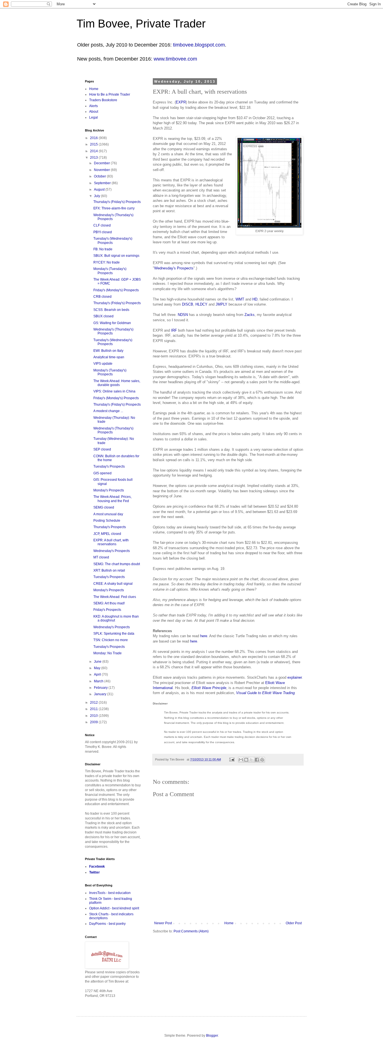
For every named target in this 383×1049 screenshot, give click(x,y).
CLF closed (102, 225)
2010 (94, 716)
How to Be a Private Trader (109, 94)
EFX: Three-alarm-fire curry (114, 208)
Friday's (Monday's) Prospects (116, 290)
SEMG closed (103, 507)
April (98, 674)
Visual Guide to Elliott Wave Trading (265, 693)
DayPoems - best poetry (107, 924)
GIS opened (102, 473)
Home (229, 923)
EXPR (181, 102)
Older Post (294, 923)
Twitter (94, 872)
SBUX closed (103, 316)
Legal (93, 117)
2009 (94, 722)
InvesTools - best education (110, 893)
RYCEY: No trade (106, 262)
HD (254, 299)
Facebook (97, 866)
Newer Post (163, 923)
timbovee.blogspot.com (199, 45)
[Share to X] (251, 760)
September (103, 183)
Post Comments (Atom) (191, 931)
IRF (174, 330)
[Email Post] (231, 759)
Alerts (93, 106)
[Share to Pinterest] (262, 760)
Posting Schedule (106, 521)
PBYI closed (102, 232)
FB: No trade (102, 249)
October (100, 176)
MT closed (101, 557)
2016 (94, 138)
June (98, 662)
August (99, 189)
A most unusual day (108, 514)
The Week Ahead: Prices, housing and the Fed (112, 499)
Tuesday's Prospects (109, 466)
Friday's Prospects (107, 610)
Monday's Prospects (108, 490)
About (93, 112)
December (102, 163)
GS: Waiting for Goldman (112, 323)
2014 (94, 151)
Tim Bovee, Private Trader (141, 23)
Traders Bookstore (103, 100)
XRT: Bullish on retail (109, 570)
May (97, 668)
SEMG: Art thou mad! (109, 603)
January (100, 694)
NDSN (183, 315)
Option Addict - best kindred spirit (114, 908)
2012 (94, 702)
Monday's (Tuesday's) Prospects (109, 271)
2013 (94, 158)
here (203, 636)
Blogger (212, 1036)
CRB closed (102, 297)
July (97, 196)
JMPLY (221, 304)
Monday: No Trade (107, 653)
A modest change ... (108, 411)
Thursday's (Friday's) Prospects (117, 202)
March (99, 681)
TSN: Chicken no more (110, 640)
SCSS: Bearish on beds (111, 310)
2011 (94, 709)
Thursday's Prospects (109, 527)
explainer (294, 677)
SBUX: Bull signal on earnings (116, 256)
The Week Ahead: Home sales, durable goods (116, 383)
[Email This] (241, 760)
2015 (94, 144)
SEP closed (102, 449)
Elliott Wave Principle (209, 688)
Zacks (249, 315)
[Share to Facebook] (257, 760)
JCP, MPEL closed (107, 534)
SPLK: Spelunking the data (113, 634)
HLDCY (201, 304)
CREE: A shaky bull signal (113, 584)
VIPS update (102, 364)
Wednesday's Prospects (173, 268)
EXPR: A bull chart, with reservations (111, 542)
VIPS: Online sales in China (114, 391)
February (101, 688)
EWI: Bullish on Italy (108, 351)
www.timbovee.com (175, 59)
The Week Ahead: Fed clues (114, 597)
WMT (240, 299)
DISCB (187, 304)
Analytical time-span (108, 357)
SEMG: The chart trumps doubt (116, 564)
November (102, 170)
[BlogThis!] (246, 760)
